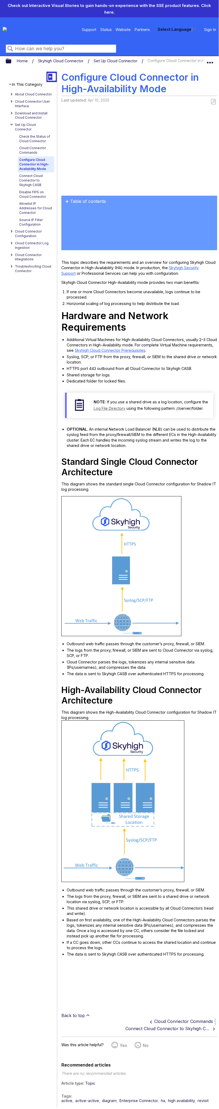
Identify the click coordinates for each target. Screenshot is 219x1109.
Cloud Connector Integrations (28, 257)
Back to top (73, 1015)
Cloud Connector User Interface (32, 103)
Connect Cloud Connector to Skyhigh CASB (31, 180)
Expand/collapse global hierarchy (12, 61)
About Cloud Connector (33, 94)
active (66, 1100)
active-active (87, 1100)
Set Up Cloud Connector (116, 61)
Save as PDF (213, 102)
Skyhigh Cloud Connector (61, 61)
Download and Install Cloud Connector (31, 115)
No (146, 1045)
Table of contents (88, 201)
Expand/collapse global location (210, 60)
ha (163, 1100)
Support (89, 29)
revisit (203, 1100)
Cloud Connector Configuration (28, 233)
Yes (123, 1045)
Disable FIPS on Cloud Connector (32, 194)
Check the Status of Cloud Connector (34, 138)
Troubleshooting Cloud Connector (33, 268)
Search (10, 49)
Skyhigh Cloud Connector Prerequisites (110, 350)
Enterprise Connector (139, 1100)
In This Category (27, 84)
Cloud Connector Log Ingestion (32, 245)
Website (123, 29)
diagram (109, 1100)
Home (23, 61)
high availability (181, 1100)
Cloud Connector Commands (32, 150)
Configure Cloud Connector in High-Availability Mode (34, 164)
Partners (142, 29)
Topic (90, 1083)
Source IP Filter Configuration (31, 222)
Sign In (210, 29)
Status (106, 29)
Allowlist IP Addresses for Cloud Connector (35, 208)
